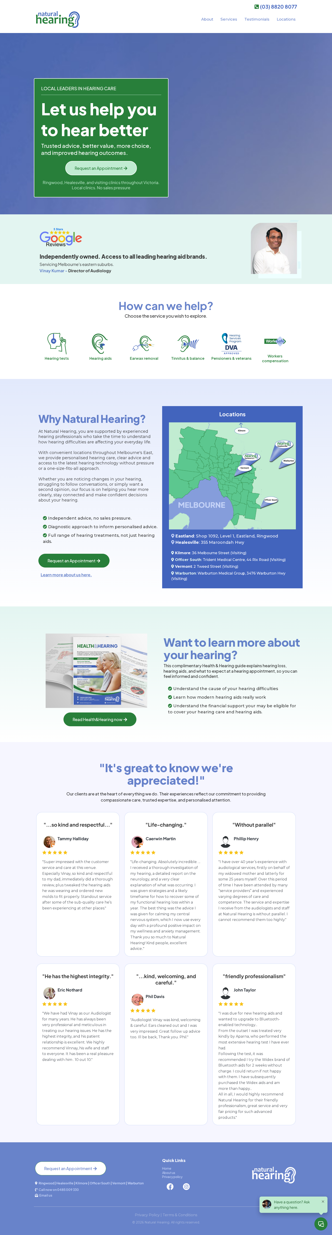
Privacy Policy (147, 1215)
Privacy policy (172, 1177)
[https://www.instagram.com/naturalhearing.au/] (213, 1186)
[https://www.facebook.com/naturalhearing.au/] (171, 1186)
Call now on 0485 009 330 (59, 1190)
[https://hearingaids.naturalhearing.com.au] (100, 343)
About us (168, 1173)
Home (166, 1168)
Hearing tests (57, 358)
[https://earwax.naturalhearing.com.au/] (144, 343)
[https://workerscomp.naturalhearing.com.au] (275, 341)
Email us (45, 1195)
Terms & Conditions (180, 1215)
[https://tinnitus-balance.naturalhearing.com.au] (187, 343)
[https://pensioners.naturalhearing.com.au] (231, 343)
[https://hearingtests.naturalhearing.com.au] (56, 343)
